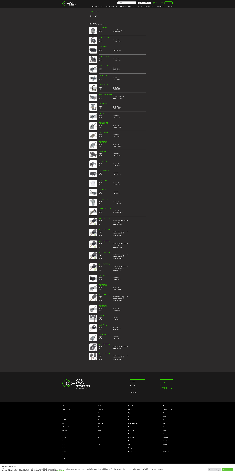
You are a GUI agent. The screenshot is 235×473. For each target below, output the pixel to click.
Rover (165, 413)
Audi (63, 413)
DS (63, 455)
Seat (164, 423)
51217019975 (103, 334)
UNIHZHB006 (104, 241)
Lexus (130, 409)
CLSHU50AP (103, 325)
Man (129, 416)
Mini (129, 434)
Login (168, 2)
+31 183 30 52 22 (145, 2)
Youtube (132, 385)
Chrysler (65, 430)
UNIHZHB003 (104, 344)
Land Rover (132, 406)
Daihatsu (65, 448)
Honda (100, 420)
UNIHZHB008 (104, 218)
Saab (164, 416)
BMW (64, 420)
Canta (64, 423)
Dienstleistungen (126, 6)
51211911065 (103, 161)
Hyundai (100, 427)
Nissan (130, 441)
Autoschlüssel (96, 6)
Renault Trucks (168, 409)
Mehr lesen (60, 470)
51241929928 (103, 56)
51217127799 (103, 47)
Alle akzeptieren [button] (227, 470)
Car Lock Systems (68, 2)
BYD (63, 416)
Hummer (101, 423)
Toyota (165, 444)
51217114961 (103, 132)
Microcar (131, 430)
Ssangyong (166, 434)
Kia (99, 444)
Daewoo (65, 441)
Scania (165, 420)
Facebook (133, 389)
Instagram (133, 392)
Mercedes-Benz (133, 423)
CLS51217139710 (104, 209)
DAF (63, 444)
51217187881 (103, 285)
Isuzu (99, 430)
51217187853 (103, 142)
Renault (165, 406)
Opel (129, 444)
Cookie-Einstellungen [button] (214, 470)
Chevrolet (65, 427)
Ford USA (101, 409)
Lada (99, 448)
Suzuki (165, 441)
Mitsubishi (131, 437)
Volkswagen (167, 451)
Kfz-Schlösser (110, 6)
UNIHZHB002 (104, 353)
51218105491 (103, 180)
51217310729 (103, 199)
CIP (138, 6)
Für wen (148, 6)
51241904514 (103, 151)
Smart (165, 430)
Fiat (63, 458)
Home (91, 12)
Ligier (130, 413)
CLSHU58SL (103, 315)
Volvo (165, 448)
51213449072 (103, 275)
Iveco (99, 434)
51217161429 (103, 66)
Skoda (165, 427)
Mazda (130, 420)
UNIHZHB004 (104, 264)
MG (129, 427)
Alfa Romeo (66, 409)
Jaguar (100, 437)
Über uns (159, 6)
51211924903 (103, 104)
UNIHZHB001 (104, 294)
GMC (99, 416)
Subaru (165, 437)
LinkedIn (132, 382)
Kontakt (170, 6)
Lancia (100, 451)
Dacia (64, 437)
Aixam (64, 406)
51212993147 (103, 189)
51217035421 (103, 75)
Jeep (99, 441)
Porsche (131, 451)
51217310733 (103, 306)
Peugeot (131, 448)
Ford (99, 406)
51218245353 (103, 85)
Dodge (64, 451)
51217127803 (103, 170)
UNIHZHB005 (104, 252)
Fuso (99, 413)
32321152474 (103, 28)
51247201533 (103, 37)
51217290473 (103, 123)
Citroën (64, 434)
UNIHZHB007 (104, 229)
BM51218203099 (105, 94)
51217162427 (103, 113)
